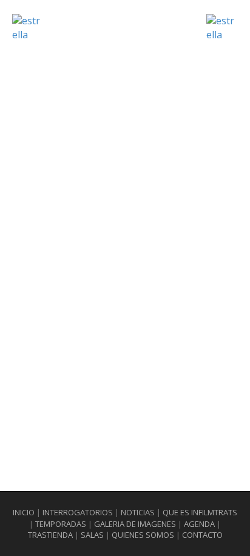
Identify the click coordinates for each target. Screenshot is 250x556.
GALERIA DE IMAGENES (135, 523)
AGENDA (199, 523)
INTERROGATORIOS (77, 512)
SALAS (92, 534)
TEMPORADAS (60, 523)
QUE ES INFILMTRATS (200, 512)
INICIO (24, 512)
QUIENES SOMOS (144, 534)
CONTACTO (202, 534)
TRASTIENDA (50, 534)
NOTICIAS (138, 512)
